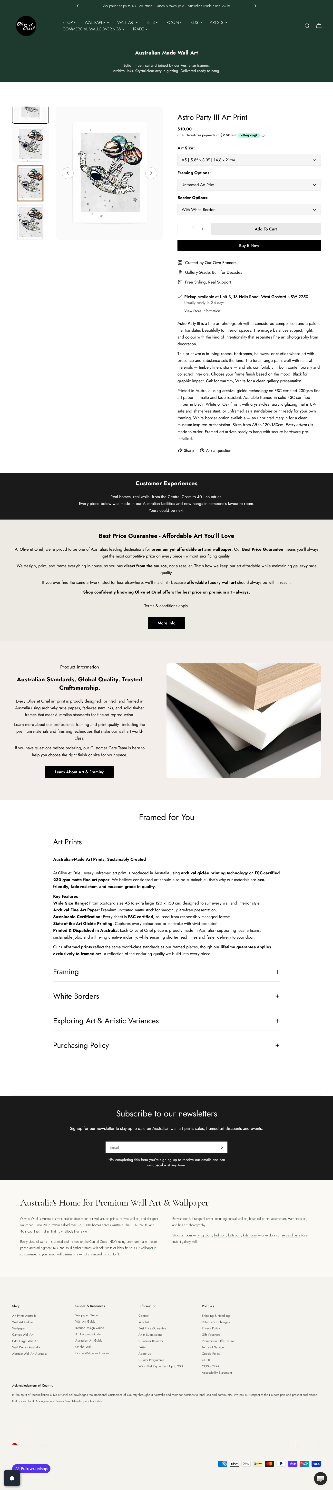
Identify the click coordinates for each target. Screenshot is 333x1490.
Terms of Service (213, 1347)
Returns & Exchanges (216, 1322)
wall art (99, 1218)
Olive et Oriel (39, 1458)
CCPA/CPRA (210, 1366)
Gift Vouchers (211, 1334)
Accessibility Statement (217, 1372)
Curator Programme (151, 1360)
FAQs (142, 1347)
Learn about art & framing (80, 772)
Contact (143, 1315)
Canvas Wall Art (22, 1334)
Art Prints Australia (24, 1315)
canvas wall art (129, 1218)
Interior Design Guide (89, 1327)
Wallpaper (19, 1328)
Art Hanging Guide (88, 1334)
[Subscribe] (222, 1147)
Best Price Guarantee (152, 1328)
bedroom (220, 1235)
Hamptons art (297, 1218)
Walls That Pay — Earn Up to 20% (160, 1366)
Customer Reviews (150, 1341)
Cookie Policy (211, 1353)
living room (204, 1235)
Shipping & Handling (216, 1315)
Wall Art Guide (85, 1321)
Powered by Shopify (71, 1458)
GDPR (206, 1360)
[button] (77, 5)
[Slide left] (68, 173)
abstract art (278, 1218)
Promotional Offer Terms (218, 1341)
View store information (202, 311)
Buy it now (249, 245)
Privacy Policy (211, 1328)
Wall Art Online (22, 1322)
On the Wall (83, 1346)
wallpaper (147, 1247)
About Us (144, 1353)
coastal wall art (237, 1218)
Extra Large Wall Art (25, 1341)
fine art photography (191, 1225)
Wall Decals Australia (26, 1347)
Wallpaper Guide (86, 1315)
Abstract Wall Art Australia (29, 1353)
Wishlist (143, 1322)
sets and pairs (291, 1235)
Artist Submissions (150, 1334)
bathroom (234, 1235)
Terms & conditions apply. (166, 606)
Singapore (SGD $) (36, 1445)
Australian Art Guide (88, 1340)
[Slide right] (151, 173)
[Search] (307, 26)
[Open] (12, 1478)
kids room (250, 1235)
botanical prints (259, 1218)
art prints (112, 1218)
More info (167, 623)
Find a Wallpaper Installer (92, 1353)
